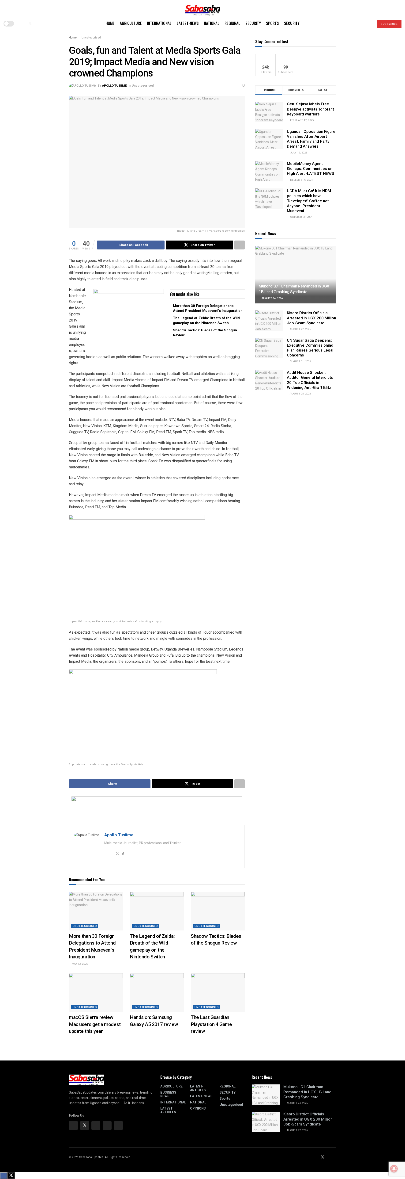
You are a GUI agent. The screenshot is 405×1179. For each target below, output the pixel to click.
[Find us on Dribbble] (118, 1125)
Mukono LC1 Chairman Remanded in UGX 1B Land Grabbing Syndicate (307, 1091)
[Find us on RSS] (45, 23)
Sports (272, 23)
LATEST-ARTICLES (198, 1088)
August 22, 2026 (300, 329)
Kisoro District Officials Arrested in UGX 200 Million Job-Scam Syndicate (311, 317)
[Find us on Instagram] (95, 1125)
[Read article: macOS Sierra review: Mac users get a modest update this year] (96, 992)
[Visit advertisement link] (129, 318)
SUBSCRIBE (389, 24)
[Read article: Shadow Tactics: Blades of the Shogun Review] (218, 911)
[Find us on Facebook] (22, 23)
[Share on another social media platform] (239, 245)
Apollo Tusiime (114, 85)
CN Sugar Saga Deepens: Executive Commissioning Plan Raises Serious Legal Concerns (310, 348)
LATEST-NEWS (188, 23)
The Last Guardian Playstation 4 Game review (211, 1024)
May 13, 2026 (79, 963)
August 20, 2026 (300, 393)
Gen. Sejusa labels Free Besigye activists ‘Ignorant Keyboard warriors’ (310, 109)
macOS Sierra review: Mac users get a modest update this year (95, 1024)
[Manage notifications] (394, 1168)
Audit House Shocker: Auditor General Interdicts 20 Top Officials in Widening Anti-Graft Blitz (310, 380)
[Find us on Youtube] (38, 23)
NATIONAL (211, 23)
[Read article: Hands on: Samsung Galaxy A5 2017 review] (157, 992)
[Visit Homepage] (202, 8)
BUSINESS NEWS (168, 1094)
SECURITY (253, 23)
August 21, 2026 (300, 361)
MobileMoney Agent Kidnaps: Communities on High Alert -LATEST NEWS (310, 168)
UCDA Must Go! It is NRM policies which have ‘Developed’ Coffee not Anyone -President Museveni (309, 200)
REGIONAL (232, 23)
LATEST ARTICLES (168, 1110)
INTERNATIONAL (159, 23)
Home (110, 23)
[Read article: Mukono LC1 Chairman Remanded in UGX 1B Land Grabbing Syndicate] (295, 275)
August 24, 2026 (272, 298)
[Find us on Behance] (107, 1125)
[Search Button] (368, 23)
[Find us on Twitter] (30, 23)
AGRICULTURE (131, 23)
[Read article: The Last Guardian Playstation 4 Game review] (218, 992)
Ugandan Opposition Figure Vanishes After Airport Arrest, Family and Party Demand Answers (311, 139)
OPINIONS (198, 1108)
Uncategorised (91, 37)
